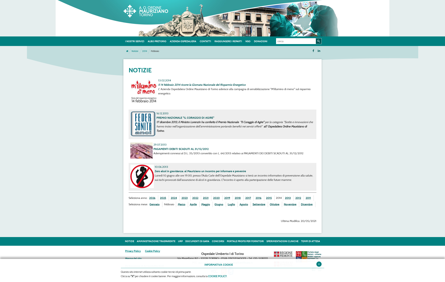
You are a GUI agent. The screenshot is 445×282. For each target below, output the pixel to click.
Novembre (290, 204)
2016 (258, 198)
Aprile (193, 204)
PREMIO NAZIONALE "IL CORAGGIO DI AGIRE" (185, 117)
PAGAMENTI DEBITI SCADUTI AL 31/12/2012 (181, 149)
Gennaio (154, 204)
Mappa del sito (133, 258)
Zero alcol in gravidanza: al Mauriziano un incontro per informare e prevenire (200, 171)
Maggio (205, 204)
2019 (227, 198)
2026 (152, 198)
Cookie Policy (152, 251)
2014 (144, 51)
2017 (248, 198)
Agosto (244, 204)
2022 (195, 198)
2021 (206, 198)
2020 (216, 198)
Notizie (135, 51)
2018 (238, 198)
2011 (308, 198)
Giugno (219, 204)
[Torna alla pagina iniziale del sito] (127, 51)
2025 (163, 198)
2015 (269, 198)
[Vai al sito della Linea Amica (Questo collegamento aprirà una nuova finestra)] (309, 256)
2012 (298, 198)
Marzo (181, 204)
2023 (184, 198)
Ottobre (274, 204)
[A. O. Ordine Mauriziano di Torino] (149, 10)
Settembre (259, 204)
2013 (288, 198)
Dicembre (307, 204)
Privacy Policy (133, 251)
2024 (174, 198)
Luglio (231, 204)
